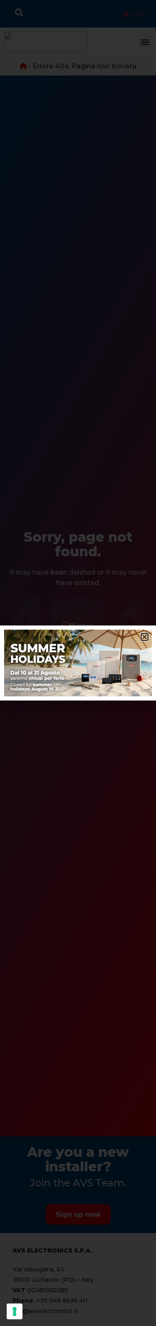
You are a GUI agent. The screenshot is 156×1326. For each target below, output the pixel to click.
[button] (144, 637)
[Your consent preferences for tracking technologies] (14, 1311)
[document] (78, 663)
